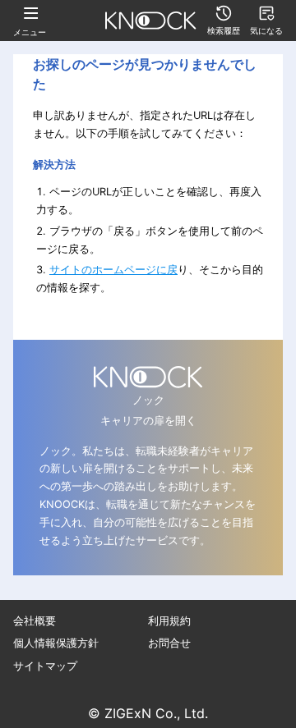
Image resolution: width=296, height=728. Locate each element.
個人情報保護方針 (56, 643)
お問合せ (169, 643)
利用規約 (169, 621)
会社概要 (34, 621)
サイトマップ (45, 666)
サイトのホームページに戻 (113, 269)
